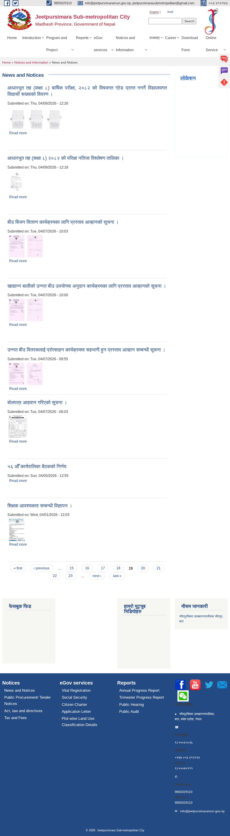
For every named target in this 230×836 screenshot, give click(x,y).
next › (97, 576)
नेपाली (170, 12)
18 (118, 568)
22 (55, 576)
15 (72, 568)
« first (18, 568)
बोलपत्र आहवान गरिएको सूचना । (37, 402)
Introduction (31, 38)
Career (170, 38)
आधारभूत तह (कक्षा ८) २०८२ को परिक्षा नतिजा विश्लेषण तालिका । (65, 158)
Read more (18, 133)
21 (159, 568)
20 (143, 568)
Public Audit (129, 711)
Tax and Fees (15, 718)
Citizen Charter (74, 704)
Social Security (74, 697)
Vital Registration (76, 690)
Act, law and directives (23, 711)
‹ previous (41, 568)
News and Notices (19, 690)
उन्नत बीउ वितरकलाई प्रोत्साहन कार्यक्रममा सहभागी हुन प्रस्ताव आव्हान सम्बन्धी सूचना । (86, 350)
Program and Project (56, 44)
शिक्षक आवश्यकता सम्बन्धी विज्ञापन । (39, 506)
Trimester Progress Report (141, 697)
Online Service (212, 44)
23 (71, 576)
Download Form (189, 44)
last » (117, 576)
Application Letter (76, 711)
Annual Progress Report (139, 690)
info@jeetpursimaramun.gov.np (202, 811)
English (154, 12)
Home (12, 38)
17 (103, 568)
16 (87, 568)
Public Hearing (131, 704)
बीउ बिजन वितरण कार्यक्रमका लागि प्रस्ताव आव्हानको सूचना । (63, 222)
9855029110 (183, 792)
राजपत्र (154, 38)
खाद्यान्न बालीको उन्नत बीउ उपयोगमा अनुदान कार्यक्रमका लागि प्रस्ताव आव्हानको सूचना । (86, 286)
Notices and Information (125, 44)
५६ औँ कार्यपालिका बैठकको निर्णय (36, 466)
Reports (82, 38)
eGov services (100, 44)
